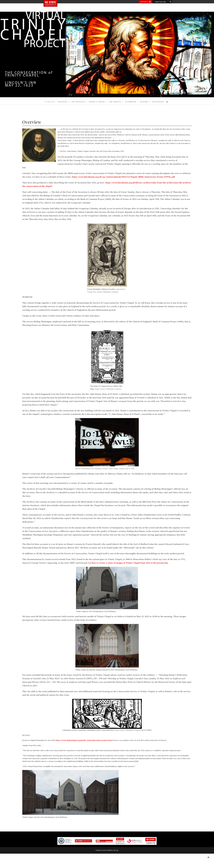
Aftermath (130, 102)
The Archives (78, 102)
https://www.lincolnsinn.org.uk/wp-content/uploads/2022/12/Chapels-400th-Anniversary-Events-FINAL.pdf (123, 177)
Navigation (158, 102)
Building (63, 102)
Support (144, 102)
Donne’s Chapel (97, 102)
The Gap (116, 850)
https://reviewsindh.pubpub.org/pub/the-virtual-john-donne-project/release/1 (85, 740)
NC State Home (52, 2)
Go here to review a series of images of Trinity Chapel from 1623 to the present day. (128, 563)
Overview (49, 102)
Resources (144, 1)
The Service (115, 102)
